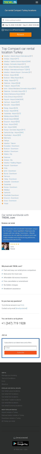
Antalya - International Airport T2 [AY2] (17, 69)
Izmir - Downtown (10, 171)
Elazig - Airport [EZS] (11, 108)
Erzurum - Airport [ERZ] (12, 122)
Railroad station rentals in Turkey (13, 415)
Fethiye (6, 141)
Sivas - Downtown (10, 201)
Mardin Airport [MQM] (11, 119)
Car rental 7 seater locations (11, 400)
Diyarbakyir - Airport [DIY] (12, 135)
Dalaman (7, 157)
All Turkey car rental (8, 421)
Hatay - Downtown (10, 179)
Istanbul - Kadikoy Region (12, 163)
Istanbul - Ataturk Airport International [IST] (18, 56)
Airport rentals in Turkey (10, 412)
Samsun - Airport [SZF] (12, 102)
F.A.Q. (22, 305)
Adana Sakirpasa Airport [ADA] (14, 94)
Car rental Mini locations (10, 403)
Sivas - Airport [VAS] (10, 124)
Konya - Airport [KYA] (11, 111)
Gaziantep (7, 184)
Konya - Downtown (10, 187)
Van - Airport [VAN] (10, 127)
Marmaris (7, 138)
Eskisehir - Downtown (11, 182)
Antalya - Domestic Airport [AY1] (15, 64)
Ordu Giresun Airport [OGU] (13, 97)
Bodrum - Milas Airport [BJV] (13, 78)
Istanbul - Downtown (11, 151)
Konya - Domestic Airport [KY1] (14, 130)
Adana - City (8, 154)
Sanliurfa (7, 192)
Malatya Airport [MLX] (11, 116)
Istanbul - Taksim (10, 143)
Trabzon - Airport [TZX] (12, 86)
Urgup (6, 203)
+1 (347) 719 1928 (14, 323)
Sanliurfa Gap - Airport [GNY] (13, 132)
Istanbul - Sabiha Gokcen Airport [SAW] (17, 61)
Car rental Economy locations (12, 406)
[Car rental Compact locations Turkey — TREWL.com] (20, 443)
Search (21, 34)
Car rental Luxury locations (11, 391)
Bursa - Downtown (10, 173)
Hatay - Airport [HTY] (11, 80)
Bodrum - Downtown (11, 149)
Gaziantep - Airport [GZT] (12, 113)
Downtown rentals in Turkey (11, 418)
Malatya (7, 190)
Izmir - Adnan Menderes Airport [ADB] (16, 67)
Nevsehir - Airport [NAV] (12, 105)
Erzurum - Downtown (11, 198)
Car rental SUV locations (10, 394)
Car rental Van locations (10, 397)
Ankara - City (8, 160)
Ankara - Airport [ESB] (11, 75)
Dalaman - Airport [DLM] (12, 83)
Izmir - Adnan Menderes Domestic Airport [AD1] (20, 88)
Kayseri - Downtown (11, 165)
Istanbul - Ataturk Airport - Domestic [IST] (18, 72)
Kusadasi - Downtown (11, 146)
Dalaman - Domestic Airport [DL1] (15, 91)
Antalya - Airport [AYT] (11, 59)
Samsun (7, 176)
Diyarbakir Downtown (11, 195)
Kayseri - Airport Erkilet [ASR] (13, 99)
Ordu (5, 168)
